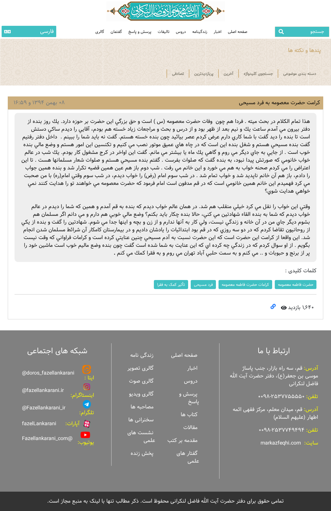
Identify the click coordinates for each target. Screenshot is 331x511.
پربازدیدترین (203, 73)
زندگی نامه (142, 355)
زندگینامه (199, 31)
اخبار (217, 31)
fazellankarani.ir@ (43, 390)
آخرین (228, 73)
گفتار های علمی (187, 457)
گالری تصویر (140, 368)
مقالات (190, 427)
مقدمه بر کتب (182, 440)
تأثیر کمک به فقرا (171, 284)
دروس (181, 31)
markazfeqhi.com (281, 443)
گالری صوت (141, 381)
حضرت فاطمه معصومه (295, 284)
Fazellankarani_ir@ (43, 408)
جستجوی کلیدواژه (258, 73)
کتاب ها (189, 414)
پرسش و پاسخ (139, 31)
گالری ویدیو (141, 394)
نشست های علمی (141, 436)
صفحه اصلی (237, 31)
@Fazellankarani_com (47, 438)
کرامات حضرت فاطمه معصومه (245, 284)
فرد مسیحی (203, 284)
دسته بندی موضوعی (299, 73)
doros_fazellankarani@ (48, 373)
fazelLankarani (39, 423)
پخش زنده (142, 453)
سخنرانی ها (141, 420)
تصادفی (178, 73)
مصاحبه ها (142, 407)
